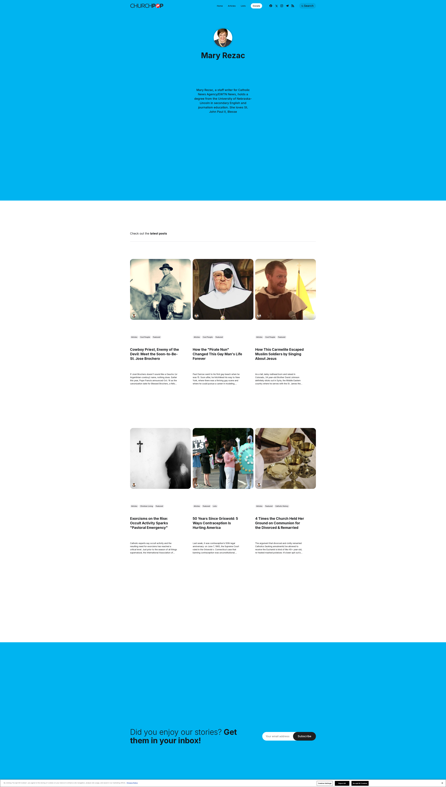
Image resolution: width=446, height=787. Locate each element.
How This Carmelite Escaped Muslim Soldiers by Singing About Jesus (279, 354)
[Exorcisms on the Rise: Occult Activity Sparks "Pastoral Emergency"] (160, 458)
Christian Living (146, 506)
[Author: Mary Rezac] (134, 316)
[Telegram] (287, 5)
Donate (256, 6)
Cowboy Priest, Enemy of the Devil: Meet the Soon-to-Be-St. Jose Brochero (154, 354)
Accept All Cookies (360, 783)
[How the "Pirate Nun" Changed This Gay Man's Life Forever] (223, 289)
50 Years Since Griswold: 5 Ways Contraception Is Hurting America (215, 523)
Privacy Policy (132, 783)
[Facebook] (270, 5)
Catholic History (281, 506)
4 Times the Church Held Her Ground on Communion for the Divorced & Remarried (279, 523)
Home (220, 6)
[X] (276, 5)
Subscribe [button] (304, 736)
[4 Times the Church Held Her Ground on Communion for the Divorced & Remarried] (285, 458)
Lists (243, 6)
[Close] (442, 783)
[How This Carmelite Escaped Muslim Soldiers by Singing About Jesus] (285, 289)
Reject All (342, 783)
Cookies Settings (324, 783)
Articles (232, 6)
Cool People (145, 337)
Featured (156, 337)
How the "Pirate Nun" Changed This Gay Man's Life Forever (217, 354)
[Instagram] (281, 5)
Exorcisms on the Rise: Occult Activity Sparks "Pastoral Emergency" (149, 523)
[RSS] (292, 5)
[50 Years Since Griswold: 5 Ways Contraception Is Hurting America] (223, 458)
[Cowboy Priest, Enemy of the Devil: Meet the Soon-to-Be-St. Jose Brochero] (160, 289)
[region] (223, 783)
